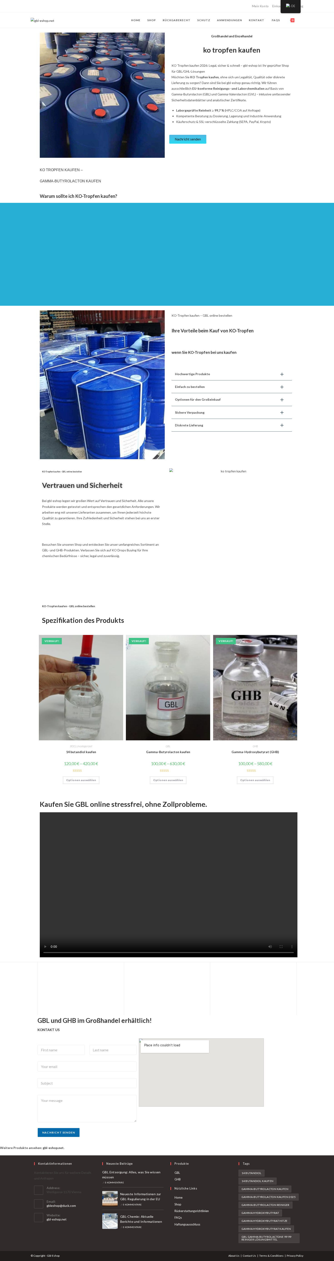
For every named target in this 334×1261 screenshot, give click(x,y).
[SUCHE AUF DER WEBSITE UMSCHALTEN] (302, 20)
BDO (73, 746)
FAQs (178, 1217)
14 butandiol (252, 1173)
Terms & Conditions (271, 1255)
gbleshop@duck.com (61, 1206)
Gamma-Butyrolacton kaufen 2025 (269, 1197)
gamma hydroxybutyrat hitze (264, 1221)
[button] (232, 374)
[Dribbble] (47, 6)
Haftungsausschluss (187, 1224)
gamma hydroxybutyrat (260, 1213)
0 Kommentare (114, 1182)
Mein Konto (260, 6)
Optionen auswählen (81, 780)
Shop (177, 1204)
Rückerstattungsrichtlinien (191, 1211)
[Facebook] (37, 6)
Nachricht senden (58, 1132)
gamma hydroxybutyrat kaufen (266, 1228)
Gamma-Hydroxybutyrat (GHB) (255, 752)
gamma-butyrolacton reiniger (265, 1205)
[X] (33, 6)
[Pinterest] (42, 6)
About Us (233, 1255)
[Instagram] (52, 6)
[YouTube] (58, 6)
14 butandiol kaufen (81, 752)
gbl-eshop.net (57, 1219)
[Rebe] (63, 6)
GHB (255, 746)
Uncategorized (84, 746)
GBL (168, 746)
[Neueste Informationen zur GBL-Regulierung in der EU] (110, 1198)
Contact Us (249, 1255)
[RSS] (68, 6)
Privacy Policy (295, 1255)
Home (178, 1197)
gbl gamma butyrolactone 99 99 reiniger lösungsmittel (267, 1238)
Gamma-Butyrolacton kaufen (168, 752)
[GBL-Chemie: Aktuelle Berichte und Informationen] (110, 1221)
